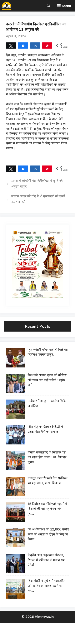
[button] (48, 6)
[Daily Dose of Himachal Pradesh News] (6, 6)
